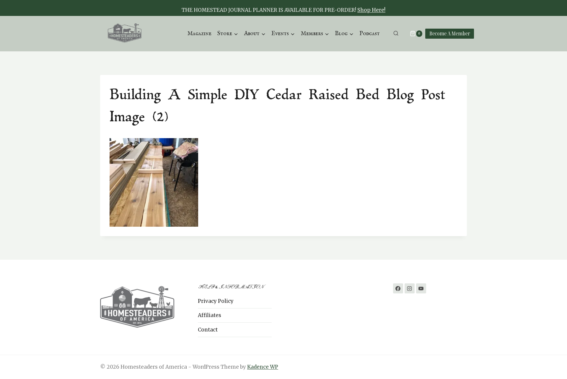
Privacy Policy (216, 301)
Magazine (199, 33)
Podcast (369, 33)
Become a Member (449, 33)
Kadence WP (262, 367)
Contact (208, 329)
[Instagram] (410, 288)
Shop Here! (371, 10)
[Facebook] (398, 288)
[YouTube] (421, 288)
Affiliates (209, 315)
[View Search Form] (396, 33)
